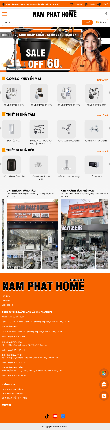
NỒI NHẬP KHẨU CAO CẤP (41, 177)
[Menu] (4, 14)
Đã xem (103, 22)
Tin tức (92, 4)
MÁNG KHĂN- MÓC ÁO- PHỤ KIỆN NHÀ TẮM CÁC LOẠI (41, 142)
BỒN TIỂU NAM (13, 140)
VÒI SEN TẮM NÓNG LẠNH (96, 140)
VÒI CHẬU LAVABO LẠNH (69, 140)
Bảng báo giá (7, 305)
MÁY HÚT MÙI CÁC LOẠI (69, 176)
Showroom (78, 4)
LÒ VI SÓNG (96, 176)
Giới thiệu (6, 296)
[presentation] (6, 49)
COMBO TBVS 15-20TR (96, 105)
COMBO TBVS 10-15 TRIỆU (68, 105)
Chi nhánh (6, 301)
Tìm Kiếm (87, 22)
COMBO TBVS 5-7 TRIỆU (13, 105)
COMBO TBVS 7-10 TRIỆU (41, 105)
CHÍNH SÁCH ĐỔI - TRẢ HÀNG (14, 398)
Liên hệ (105, 4)
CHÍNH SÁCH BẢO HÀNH (12, 389)
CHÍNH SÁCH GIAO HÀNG (12, 394)
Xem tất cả (102, 80)
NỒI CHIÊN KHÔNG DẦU (14, 176)
